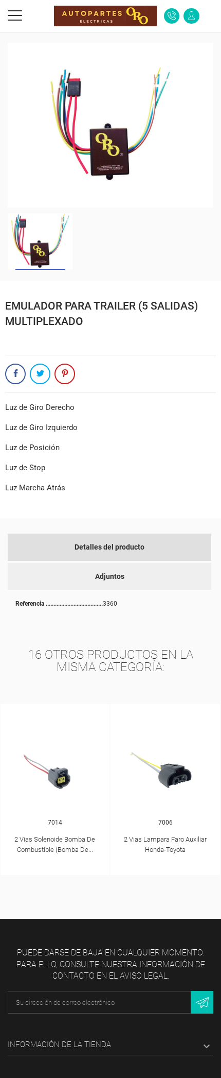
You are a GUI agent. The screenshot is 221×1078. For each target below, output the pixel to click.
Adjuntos (109, 576)
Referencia (30, 603)
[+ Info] (55, 714)
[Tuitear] (40, 374)
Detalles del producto (109, 547)
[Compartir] (15, 374)
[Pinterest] (64, 374)
